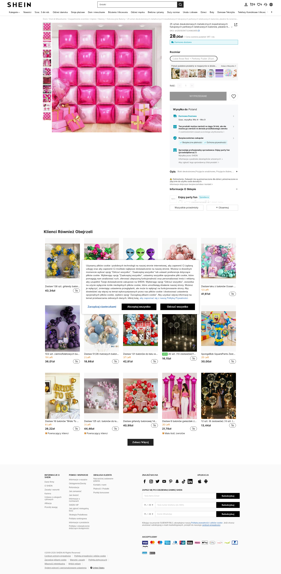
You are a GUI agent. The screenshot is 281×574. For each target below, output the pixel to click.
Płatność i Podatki (101, 489)
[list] (168, 481)
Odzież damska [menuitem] (60, 12)
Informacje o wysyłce (78, 479)
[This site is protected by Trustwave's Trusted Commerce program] (144, 553)
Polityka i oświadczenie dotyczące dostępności (79, 527)
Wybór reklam (74, 564)
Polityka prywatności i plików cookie (207, 523)
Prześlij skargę (51, 507)
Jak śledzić (74, 495)
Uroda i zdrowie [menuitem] (190, 12)
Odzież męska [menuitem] (138, 12)
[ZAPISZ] (233, 96)
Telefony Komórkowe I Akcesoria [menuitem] (253, 12)
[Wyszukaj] (180, 4)
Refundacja (74, 487)
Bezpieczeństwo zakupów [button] (191, 138)
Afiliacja (48, 503)
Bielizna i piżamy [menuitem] (156, 12)
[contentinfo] (191, 544)
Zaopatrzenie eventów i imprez (82, 19)
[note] (57, 433)
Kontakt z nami (99, 485)
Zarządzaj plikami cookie (56, 560)
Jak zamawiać (75, 491)
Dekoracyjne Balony (116, 19)
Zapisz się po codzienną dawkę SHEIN (162, 490)
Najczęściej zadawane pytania (103, 480)
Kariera (48, 493)
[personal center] (246, 4)
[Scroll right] (271, 12)
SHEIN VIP (74, 505)
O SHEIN (49, 486)
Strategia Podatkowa (78, 515)
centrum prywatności (211, 525)
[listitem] (175, 73)
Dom (45, 19)
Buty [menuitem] (212, 12)
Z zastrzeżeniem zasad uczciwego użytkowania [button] (201, 132)
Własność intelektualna (55, 564)
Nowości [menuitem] (27, 12)
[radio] (193, 58)
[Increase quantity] (192, 86)
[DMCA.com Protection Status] (152, 553)
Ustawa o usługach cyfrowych (53, 498)
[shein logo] (19, 4)
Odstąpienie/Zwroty (77, 483)
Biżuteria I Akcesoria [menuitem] (118, 12)
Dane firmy (49, 482)
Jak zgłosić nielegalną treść (79, 509)
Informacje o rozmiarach (74, 500)
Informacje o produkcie (79, 522)
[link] (252, 4)
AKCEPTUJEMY (149, 537)
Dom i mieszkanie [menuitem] (96, 12)
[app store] (199, 483)
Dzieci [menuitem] (204, 12)
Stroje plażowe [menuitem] (78, 12)
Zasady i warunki (52, 490)
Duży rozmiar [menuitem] (173, 12)
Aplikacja (203, 475)
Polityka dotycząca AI (97, 560)
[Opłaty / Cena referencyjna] (184, 37)
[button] (266, 4)
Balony (101, 19)
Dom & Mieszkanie (57, 19)
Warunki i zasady (77, 560)
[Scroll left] (268, 12)
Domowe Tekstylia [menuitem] (226, 12)
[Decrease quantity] (179, 86)
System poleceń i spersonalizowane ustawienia (66, 568)
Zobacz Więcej (140, 442)
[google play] (206, 483)
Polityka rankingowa (78, 518)
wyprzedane (198, 96)
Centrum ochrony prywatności (58, 556)
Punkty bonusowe (101, 492)
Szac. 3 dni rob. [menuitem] (42, 12)
